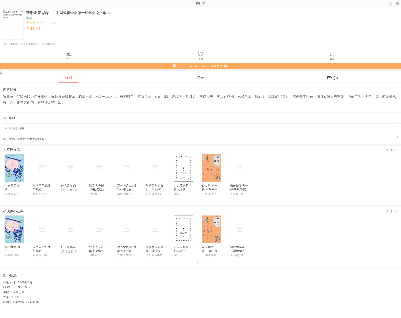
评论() (332, 78)
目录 (200, 78)
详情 (68, 78)
